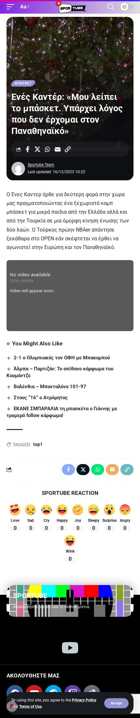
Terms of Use (30, 706)
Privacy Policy (84, 700)
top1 (38, 444)
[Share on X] (37, 149)
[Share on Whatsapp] (47, 149)
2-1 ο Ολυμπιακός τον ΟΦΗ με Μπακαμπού (62, 358)
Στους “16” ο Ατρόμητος (41, 398)
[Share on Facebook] (27, 149)
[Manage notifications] (12, 706)
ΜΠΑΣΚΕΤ (23, 83)
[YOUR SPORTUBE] (70, 7)
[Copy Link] (67, 149)
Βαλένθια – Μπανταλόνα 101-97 (50, 386)
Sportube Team (41, 164)
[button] (116, 703)
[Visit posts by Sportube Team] (18, 168)
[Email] (57, 149)
